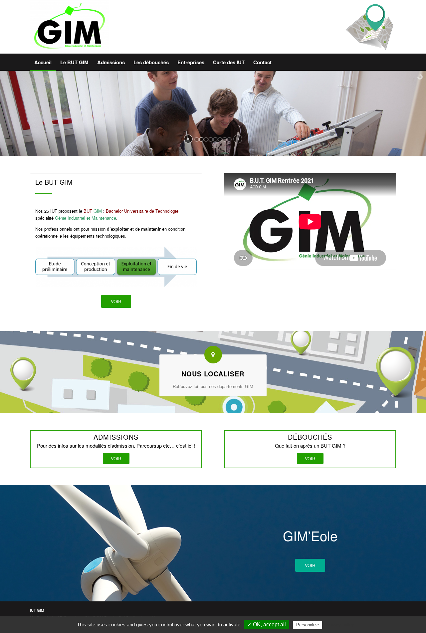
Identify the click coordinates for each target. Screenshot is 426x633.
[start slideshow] (188, 138)
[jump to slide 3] (206, 139)
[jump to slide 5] (215, 139)
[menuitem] (43, 62)
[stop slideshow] (237, 138)
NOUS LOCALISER (212, 373)
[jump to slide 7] (224, 139)
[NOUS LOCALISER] (213, 354)
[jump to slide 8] (229, 139)
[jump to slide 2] (201, 139)
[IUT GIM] (69, 27)
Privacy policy (339, 624)
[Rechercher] (392, 62)
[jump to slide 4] (210, 139)
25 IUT (50, 211)
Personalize (307, 624)
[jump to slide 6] (220, 139)
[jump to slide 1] (196, 139)
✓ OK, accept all (266, 624)
